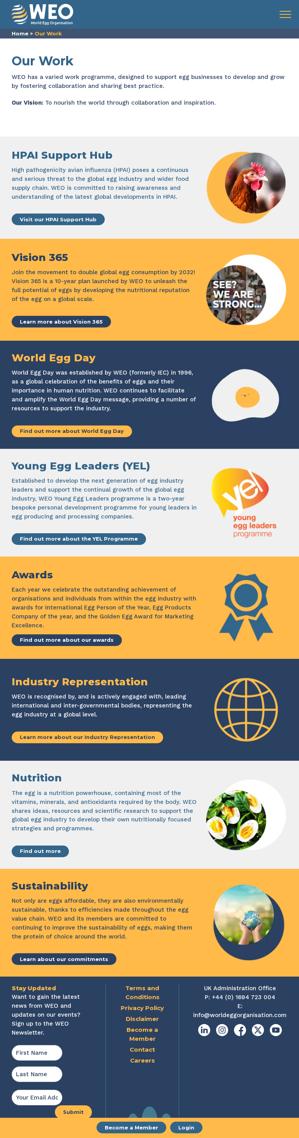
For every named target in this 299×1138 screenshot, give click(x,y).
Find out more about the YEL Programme (79, 539)
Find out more (40, 851)
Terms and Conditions (142, 992)
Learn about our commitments (64, 959)
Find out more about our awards (67, 640)
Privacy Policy (142, 1008)
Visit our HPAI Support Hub (58, 219)
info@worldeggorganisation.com (240, 1015)
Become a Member (131, 1127)
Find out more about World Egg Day (72, 431)
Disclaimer (142, 1018)
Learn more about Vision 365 (61, 322)
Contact (142, 1049)
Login (186, 1127)
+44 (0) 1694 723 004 (243, 997)
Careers (142, 1060)
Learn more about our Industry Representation (87, 737)
